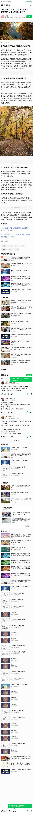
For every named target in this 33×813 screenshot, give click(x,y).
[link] (8, 394)
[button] (4, 394)
